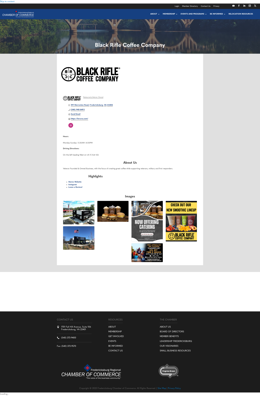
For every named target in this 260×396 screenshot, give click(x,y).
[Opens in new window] (233, 6)
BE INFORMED (115, 346)
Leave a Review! (75, 187)
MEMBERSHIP (115, 332)
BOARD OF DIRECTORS (172, 332)
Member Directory (190, 6)
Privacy (216, 6)
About (153, 14)
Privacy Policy (174, 388)
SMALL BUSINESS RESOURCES (175, 351)
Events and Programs (192, 14)
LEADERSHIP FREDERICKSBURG (176, 341)
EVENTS (112, 341)
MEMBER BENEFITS (169, 336)
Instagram (72, 185)
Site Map (162, 388)
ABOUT (112, 327)
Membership (169, 14)
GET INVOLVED (116, 336)
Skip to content (7, 2)
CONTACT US (115, 351)
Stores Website (75, 182)
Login (177, 6)
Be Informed (216, 14)
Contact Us (205, 6)
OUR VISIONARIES (169, 346)
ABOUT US (165, 327)
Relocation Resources (241, 14)
